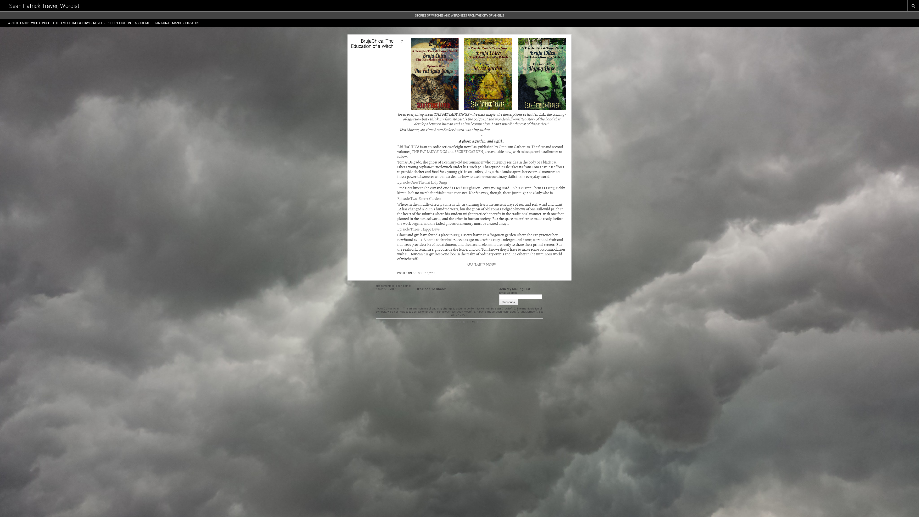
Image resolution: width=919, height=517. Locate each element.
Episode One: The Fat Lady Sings (422, 182)
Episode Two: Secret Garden (419, 198)
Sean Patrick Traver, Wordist (44, 6)
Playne (482, 322)
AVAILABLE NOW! (481, 264)
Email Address (508, 292)
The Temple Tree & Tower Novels (79, 23)
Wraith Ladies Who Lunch (28, 23)
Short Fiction (119, 23)
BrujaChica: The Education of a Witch (372, 43)
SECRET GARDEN (468, 151)
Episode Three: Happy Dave (418, 229)
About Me (142, 23)
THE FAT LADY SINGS (429, 151)
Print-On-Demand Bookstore (176, 23)
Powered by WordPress (448, 322)
